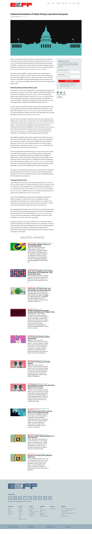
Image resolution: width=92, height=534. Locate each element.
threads (50, 498)
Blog (41, 508)
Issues (53, 3)
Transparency (32, 513)
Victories (20, 511)
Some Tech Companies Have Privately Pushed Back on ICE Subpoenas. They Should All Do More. (40, 272)
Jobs (20, 516)
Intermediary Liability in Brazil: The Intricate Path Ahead (39, 245)
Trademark (30, 527)
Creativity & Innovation (33, 511)
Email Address (61, 74)
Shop (74, 3)
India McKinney (40, 287)
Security (9, 511)
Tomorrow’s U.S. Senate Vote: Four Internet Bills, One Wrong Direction (39, 289)
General (9, 508)
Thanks (68, 527)
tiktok (45, 498)
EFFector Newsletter (44, 516)
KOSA (40, 295)
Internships (21, 514)
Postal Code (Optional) (63, 70)
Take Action (64, 3)
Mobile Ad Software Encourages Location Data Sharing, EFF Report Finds (41, 311)
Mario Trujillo (39, 269)
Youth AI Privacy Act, (35, 296)
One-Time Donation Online (66, 510)
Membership (10, 513)
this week (32, 293)
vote (29, 293)
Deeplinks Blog (31, 243)
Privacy (60, 96)
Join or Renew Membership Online (68, 508)
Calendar (20, 508)
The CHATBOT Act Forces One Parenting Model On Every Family (41, 386)
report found (40, 324)
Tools (70, 3)
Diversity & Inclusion (23, 519)
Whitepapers (42, 514)
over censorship (34, 260)
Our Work (58, 3)
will (46, 291)
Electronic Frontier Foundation (21, 5)
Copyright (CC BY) (13, 527)
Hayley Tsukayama (16, 16)
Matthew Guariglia (40, 408)
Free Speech (31, 508)
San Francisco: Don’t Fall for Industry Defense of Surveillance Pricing (40, 411)
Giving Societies (64, 511)
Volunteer (21, 510)
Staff (19, 517)
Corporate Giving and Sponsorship (68, 513)
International (31, 514)
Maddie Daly (39, 360)
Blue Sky (25, 498)
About (48, 3)
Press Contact (53, 508)
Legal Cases (42, 513)
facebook (15, 498)
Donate (78, 3)
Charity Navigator (27, 501)
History (20, 513)
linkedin (40, 498)
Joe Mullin (38, 335)
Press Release (31, 309)
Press (9, 514)
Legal (9, 510)
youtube (30, 498)
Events (41, 511)
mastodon (10, 498)
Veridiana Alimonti (40, 243)
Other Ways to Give (65, 516)
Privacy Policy (51, 527)
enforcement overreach (41, 258)
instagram (20, 498)
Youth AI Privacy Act (33, 374)
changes (39, 250)
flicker (35, 498)
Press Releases (43, 510)
